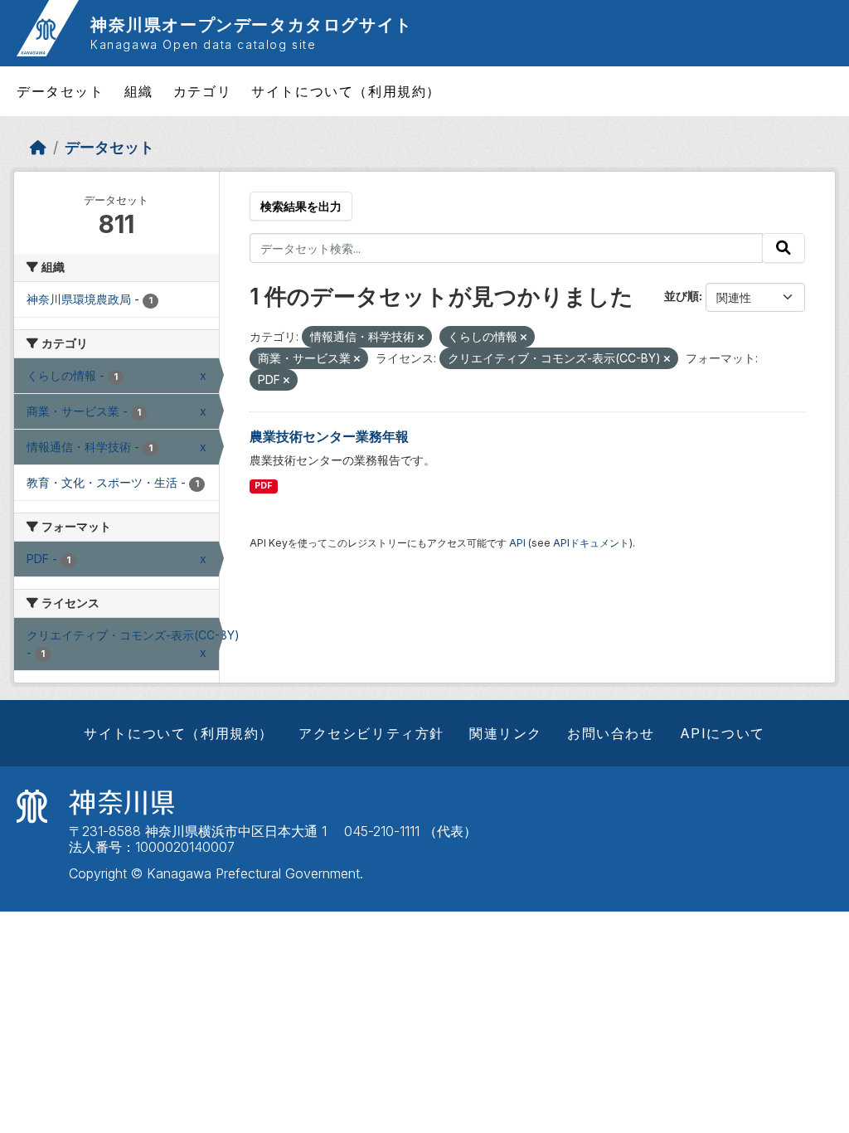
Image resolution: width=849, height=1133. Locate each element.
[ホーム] (38, 147)
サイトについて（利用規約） (346, 91)
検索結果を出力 (301, 206)
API (517, 543)
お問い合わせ (611, 733)
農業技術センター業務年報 (329, 436)
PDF (263, 485)
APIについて (722, 733)
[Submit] (783, 248)
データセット (60, 91)
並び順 (681, 296)
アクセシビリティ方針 (371, 733)
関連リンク (505, 733)
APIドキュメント (591, 543)
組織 (138, 91)
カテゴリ (202, 91)
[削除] (421, 337)
